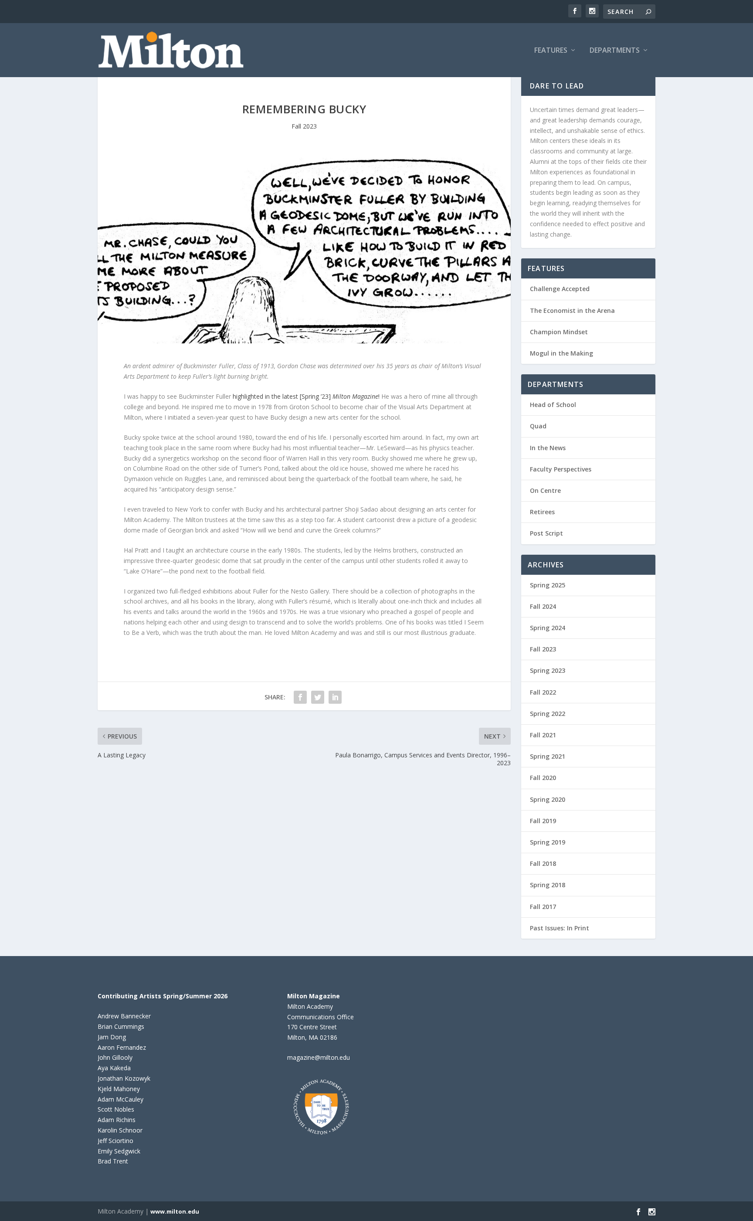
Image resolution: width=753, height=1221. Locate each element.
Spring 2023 (547, 670)
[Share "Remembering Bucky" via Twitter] (317, 697)
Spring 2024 (547, 628)
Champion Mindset (559, 332)
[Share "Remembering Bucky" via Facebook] (300, 697)
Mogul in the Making (561, 353)
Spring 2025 (547, 585)
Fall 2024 (543, 606)
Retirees (542, 512)
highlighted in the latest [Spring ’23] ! (305, 396)
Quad (538, 426)
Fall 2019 (543, 821)
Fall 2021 (543, 735)
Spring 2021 (547, 756)
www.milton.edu (174, 1211)
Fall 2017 (543, 906)
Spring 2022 (547, 713)
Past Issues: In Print (559, 928)
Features (550, 51)
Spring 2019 (547, 842)
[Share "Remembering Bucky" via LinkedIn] (335, 697)
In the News (548, 448)
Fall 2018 (543, 863)
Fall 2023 (304, 126)
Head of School (553, 404)
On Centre (545, 490)
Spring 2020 (547, 799)
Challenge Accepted (560, 289)
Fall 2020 (543, 777)
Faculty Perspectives (560, 469)
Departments (615, 51)
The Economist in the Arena (572, 310)
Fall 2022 (543, 692)
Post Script (546, 533)
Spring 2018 (547, 885)
